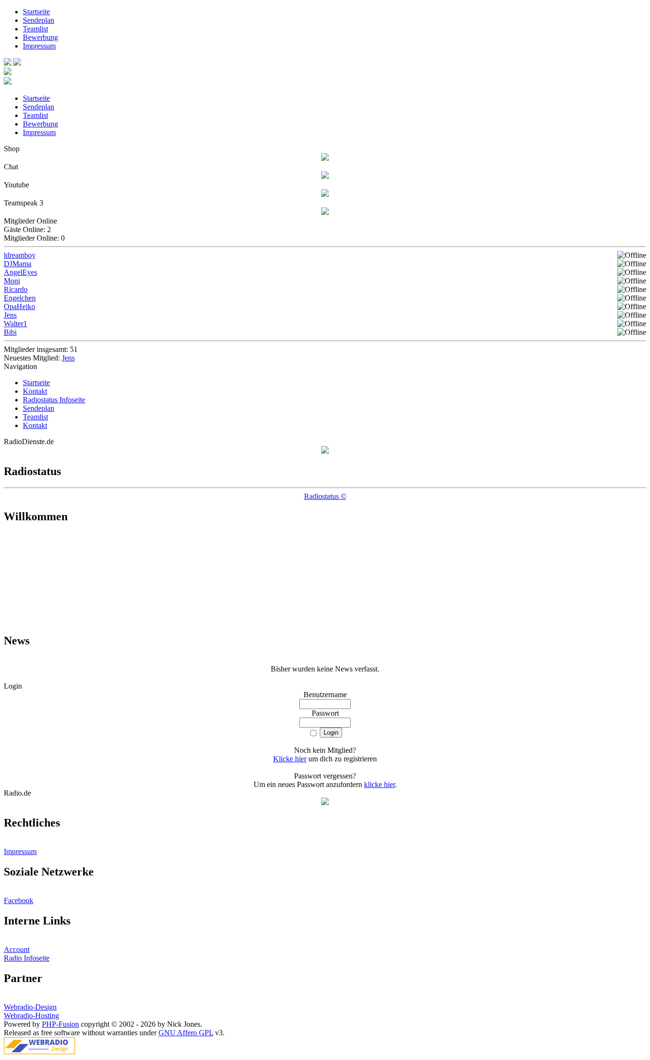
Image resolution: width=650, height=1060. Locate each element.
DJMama (17, 264)
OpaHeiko (19, 306)
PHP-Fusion (60, 1024)
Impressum (20, 851)
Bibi (10, 332)
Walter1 (15, 324)
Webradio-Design (30, 1007)
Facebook (18, 900)
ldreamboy (20, 255)
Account (17, 949)
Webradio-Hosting (31, 1015)
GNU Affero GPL (185, 1033)
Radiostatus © (325, 496)
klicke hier (379, 784)
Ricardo (16, 289)
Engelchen (20, 298)
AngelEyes (20, 272)
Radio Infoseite (26, 958)
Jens (10, 315)
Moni (12, 281)
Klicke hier (289, 759)
